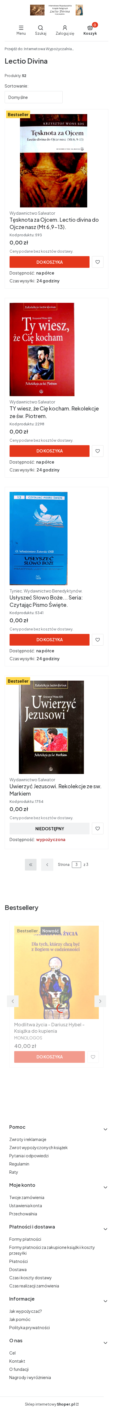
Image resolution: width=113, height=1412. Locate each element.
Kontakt (17, 1361)
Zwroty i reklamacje (27, 1139)
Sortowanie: (16, 85)
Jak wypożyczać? (25, 1311)
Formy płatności (25, 1239)
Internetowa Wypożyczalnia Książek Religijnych (39, 49)
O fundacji (19, 1369)
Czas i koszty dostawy (30, 1277)
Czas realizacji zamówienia (34, 1285)
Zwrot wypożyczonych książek (38, 1147)
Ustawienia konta (25, 1205)
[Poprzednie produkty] (47, 865)
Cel (12, 1352)
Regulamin (19, 1163)
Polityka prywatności (29, 1327)
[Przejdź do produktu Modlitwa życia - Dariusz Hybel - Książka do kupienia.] (56, 972)
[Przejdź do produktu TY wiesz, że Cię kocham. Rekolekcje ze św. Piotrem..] (56, 349)
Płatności (18, 1261)
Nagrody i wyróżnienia (30, 1377)
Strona (64, 864)
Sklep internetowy (50, 1404)
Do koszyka (50, 262)
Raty (13, 1172)
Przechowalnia (23, 1213)
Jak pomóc (19, 1319)
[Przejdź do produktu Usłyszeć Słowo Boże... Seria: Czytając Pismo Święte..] (56, 538)
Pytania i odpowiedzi (29, 1155)
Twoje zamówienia (26, 1197)
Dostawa (18, 1269)
